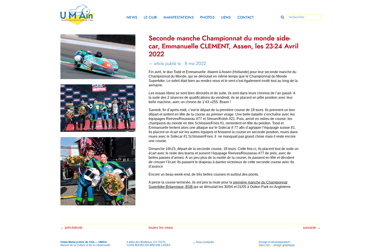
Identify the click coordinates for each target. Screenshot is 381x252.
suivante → (312, 227)
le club (150, 17)
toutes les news (161, 227)
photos (207, 17)
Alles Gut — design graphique (277, 245)
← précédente (71, 227)
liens (226, 17)
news (132, 17)
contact (245, 17)
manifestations (179, 17)
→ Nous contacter (203, 242)
